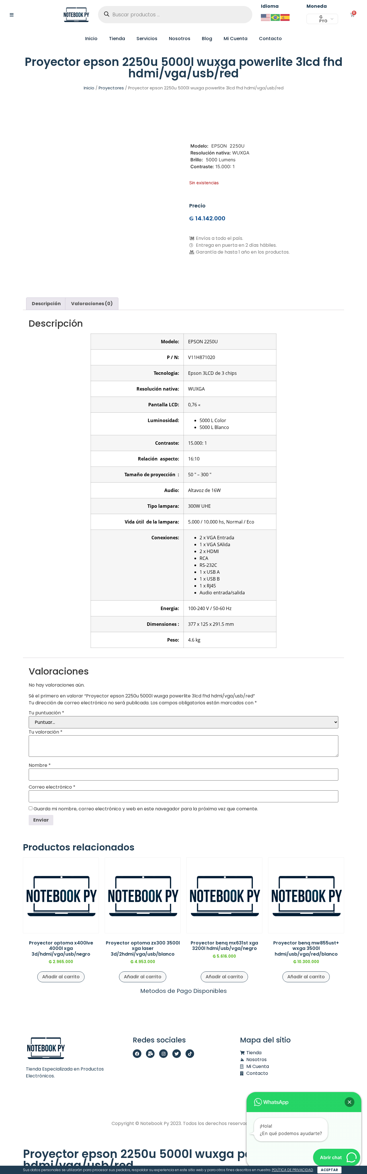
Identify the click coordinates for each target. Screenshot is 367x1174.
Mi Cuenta (235, 38)
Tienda (117, 38)
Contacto (270, 38)
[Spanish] (285, 17)
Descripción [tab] (46, 303)
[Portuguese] (275, 17)
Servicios (146, 38)
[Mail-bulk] (150, 1053)
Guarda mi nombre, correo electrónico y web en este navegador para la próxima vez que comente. (146, 809)
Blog (207, 38)
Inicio (91, 38)
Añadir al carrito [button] (61, 976)
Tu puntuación (46, 713)
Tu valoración (46, 732)
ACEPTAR (329, 1169)
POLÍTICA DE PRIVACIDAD (292, 1169)
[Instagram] (163, 1053)
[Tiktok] (190, 1053)
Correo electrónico (52, 787)
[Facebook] (137, 1053)
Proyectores (111, 88)
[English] (266, 17)
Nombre (40, 765)
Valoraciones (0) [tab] (92, 303)
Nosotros (179, 38)
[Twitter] (176, 1053)
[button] (349, 1102)
